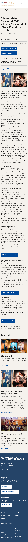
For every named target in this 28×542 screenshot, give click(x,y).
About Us (4, 513)
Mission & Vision (5, 515)
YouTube (19, 536)
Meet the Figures (7, 255)
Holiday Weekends (7, 15)
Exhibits (4, 389)
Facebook (20, 528)
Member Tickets (7, 53)
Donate (4, 486)
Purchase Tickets (7, 48)
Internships (4, 521)
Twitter (19, 531)
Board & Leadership (6, 523)
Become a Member (8, 491)
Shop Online (6, 321)
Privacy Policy (5, 535)
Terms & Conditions (6, 537)
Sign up (4, 504)
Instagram (20, 533)
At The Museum (9, 8)
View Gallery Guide (8, 292)
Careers (3, 518)
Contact (3, 528)
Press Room (18, 513)
